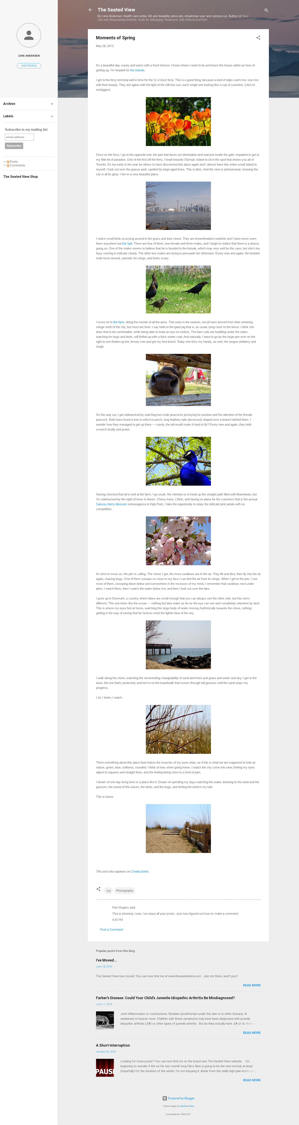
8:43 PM (117, 920)
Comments (17, 165)
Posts (13, 162)
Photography (124, 890)
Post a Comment (111, 929)
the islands (137, 70)
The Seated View (116, 10)
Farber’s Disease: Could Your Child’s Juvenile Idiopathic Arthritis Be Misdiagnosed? (165, 998)
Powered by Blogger (181, 1098)
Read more (252, 985)
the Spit (127, 243)
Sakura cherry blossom (111, 504)
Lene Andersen (29, 55)
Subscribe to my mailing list (26, 129)
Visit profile (29, 65)
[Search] (266, 11)
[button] (258, 38)
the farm (118, 322)
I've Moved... (106, 960)
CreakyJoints (139, 871)
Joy (108, 890)
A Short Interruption (113, 1045)
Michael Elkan (187, 1106)
